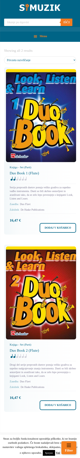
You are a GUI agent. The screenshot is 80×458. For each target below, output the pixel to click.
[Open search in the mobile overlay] (38, 22)
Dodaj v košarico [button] (58, 227)
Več (58, 452)
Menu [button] (43, 36)
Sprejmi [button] (49, 452)
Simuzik (40, 7)
